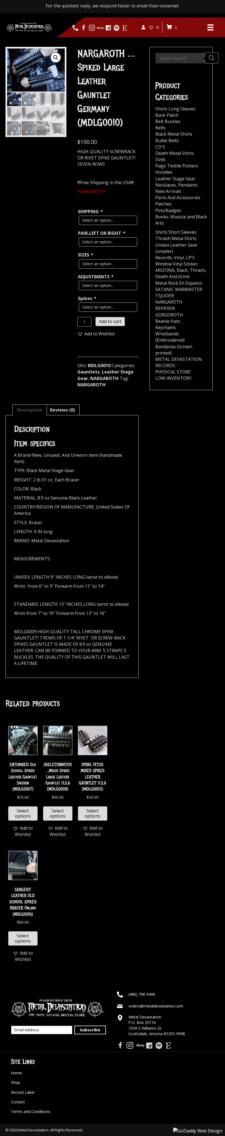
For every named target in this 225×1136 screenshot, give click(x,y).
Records (163, 258)
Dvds (160, 159)
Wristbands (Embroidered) (170, 337)
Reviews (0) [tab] (62, 410)
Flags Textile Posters (176, 166)
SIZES (85, 255)
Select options (23, 813)
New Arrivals (168, 191)
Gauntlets (88, 372)
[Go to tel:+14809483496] (75, 28)
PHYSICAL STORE (173, 372)
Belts (160, 128)
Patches (163, 204)
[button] (56, 57)
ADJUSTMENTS (95, 277)
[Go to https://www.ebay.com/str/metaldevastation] (100, 28)
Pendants (188, 185)
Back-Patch (166, 115)
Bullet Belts (167, 141)
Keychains (165, 327)
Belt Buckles (168, 121)
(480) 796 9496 (141, 994)
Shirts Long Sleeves (175, 109)
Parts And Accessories (177, 198)
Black (182, 270)
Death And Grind (172, 276)
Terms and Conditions (30, 1111)
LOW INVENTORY (173, 378)
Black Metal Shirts (173, 134)
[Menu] (210, 27)
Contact (18, 1101)
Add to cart (110, 321)
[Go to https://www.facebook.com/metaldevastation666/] (83, 28)
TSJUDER (164, 296)
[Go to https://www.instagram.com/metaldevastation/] (91, 28)
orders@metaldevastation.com (155, 1006)
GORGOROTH (169, 315)
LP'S (190, 258)
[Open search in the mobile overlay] (186, 58)
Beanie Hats (167, 321)
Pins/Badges (168, 210)
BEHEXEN (165, 308)
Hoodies (163, 172)
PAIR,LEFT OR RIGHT (101, 233)
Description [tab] (29, 410)
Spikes (87, 298)
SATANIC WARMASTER (178, 289)
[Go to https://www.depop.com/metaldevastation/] (108, 28)
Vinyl (179, 258)
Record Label (22, 1092)
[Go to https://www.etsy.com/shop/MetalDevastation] (124, 28)
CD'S (160, 147)
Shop (15, 1082)
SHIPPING (90, 212)
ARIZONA (165, 270)
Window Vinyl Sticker (176, 264)
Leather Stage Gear (175, 179)
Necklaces (165, 185)
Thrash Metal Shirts (175, 238)
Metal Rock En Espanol (178, 283)
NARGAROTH (104, 378)
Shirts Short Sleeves (175, 232)
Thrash (197, 270)
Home (16, 1072)
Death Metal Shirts (174, 153)
